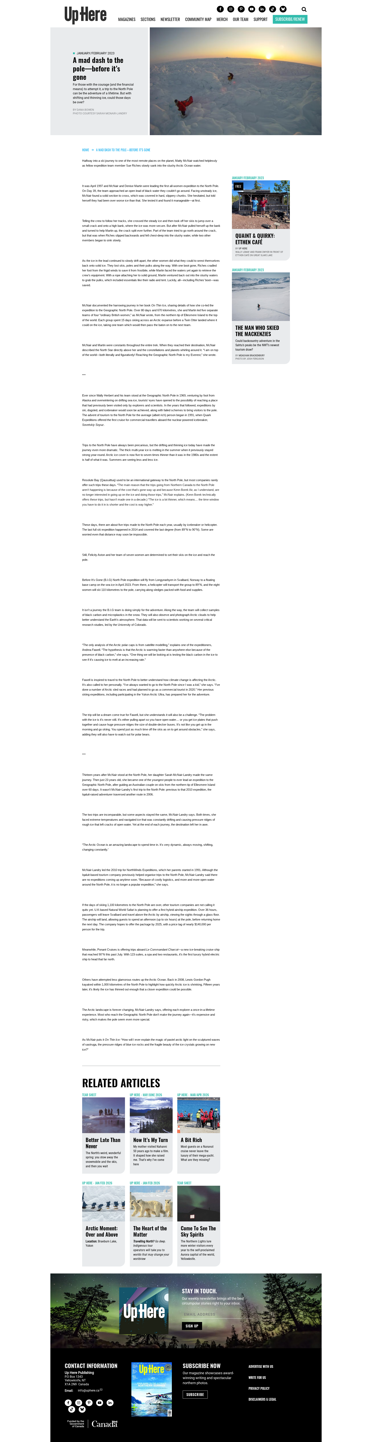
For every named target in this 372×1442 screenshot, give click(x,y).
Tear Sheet (89, 1095)
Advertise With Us (261, 1366)
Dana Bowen (85, 109)
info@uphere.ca (88, 1390)
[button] (304, 9)
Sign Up (192, 1325)
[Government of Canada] (92, 1424)
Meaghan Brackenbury (252, 355)
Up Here (243, 248)
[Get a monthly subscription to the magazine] (151, 1389)
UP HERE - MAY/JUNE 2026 (146, 1095)
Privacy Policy (259, 1388)
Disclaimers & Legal (262, 1399)
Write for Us (257, 1377)
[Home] (86, 15)
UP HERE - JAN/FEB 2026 (97, 1183)
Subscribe (195, 1394)
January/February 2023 (96, 53)
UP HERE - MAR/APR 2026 (193, 1095)
